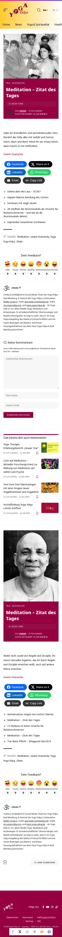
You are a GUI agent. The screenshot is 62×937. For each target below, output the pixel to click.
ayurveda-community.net (36, 301)
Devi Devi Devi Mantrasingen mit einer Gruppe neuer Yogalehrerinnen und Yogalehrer (21, 488)
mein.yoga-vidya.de (35, 305)
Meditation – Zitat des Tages (23, 720)
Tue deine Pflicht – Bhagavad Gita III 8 (29, 741)
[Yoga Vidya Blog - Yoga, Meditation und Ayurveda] (18, 10)
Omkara (22, 111)
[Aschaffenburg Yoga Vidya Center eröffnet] (50, 508)
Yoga (53, 236)
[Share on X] (20, 931)
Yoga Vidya (9, 241)
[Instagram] (52, 907)
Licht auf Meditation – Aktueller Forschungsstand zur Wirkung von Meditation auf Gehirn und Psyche (20, 466)
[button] (6, 10)
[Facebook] (43, 907)
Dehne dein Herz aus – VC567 (23, 191)
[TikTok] (57, 907)
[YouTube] (47, 907)
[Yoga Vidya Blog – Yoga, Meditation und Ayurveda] (8, 906)
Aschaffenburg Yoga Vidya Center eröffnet (18, 506)
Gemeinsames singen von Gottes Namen (30, 714)
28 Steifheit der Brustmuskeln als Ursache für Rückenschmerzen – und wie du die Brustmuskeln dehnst (30, 212)
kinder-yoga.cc (10, 301)
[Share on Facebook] (13, 931)
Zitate (19, 241)
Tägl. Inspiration (15, 83)
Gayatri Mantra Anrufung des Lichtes (28, 197)
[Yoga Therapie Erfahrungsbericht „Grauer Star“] (50, 447)
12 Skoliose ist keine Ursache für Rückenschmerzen (23, 727)
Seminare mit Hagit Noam (22, 203)
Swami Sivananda (13, 154)
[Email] (41, 931)
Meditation (23, 236)
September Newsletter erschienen (26, 222)
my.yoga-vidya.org (12, 305)
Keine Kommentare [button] (46, 862)
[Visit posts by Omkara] (9, 112)
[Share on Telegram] (34, 931)
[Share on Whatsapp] (27, 931)
